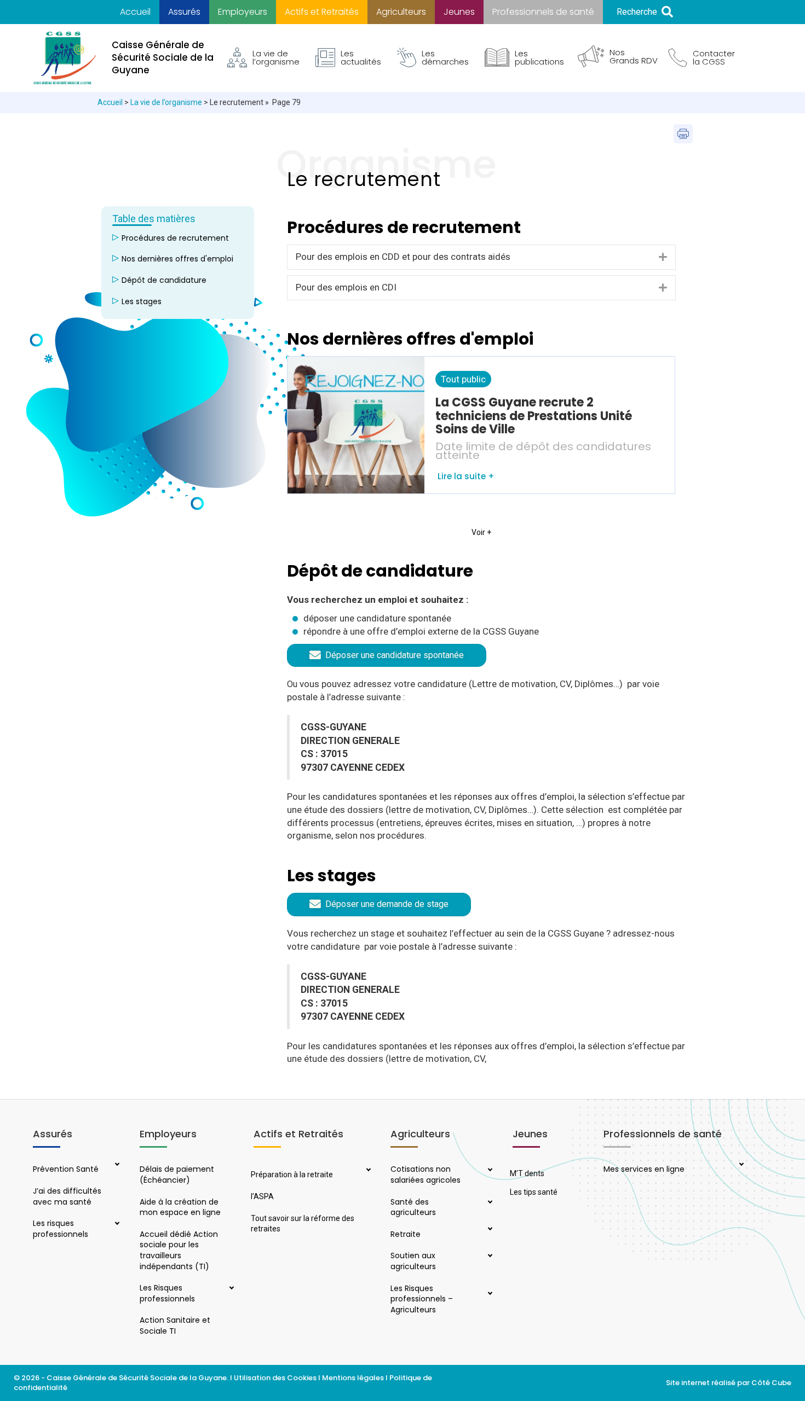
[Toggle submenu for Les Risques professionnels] (230, 1288)
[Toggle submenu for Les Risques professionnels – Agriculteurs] (489, 1294)
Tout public (463, 379)
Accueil (110, 102)
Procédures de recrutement (175, 237)
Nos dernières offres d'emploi (177, 258)
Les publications (539, 57)
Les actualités (361, 57)
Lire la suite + (465, 476)
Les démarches (445, 57)
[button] (645, 12)
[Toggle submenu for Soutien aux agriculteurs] (489, 1256)
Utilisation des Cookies (275, 1378)
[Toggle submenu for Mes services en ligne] (739, 1165)
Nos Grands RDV (634, 56)
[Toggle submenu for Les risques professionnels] (116, 1224)
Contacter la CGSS (714, 57)
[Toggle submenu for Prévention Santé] (116, 1165)
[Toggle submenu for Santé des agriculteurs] (489, 1203)
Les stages (142, 301)
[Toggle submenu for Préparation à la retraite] (367, 1170)
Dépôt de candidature (164, 280)
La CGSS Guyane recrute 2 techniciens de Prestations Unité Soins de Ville (533, 416)
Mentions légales (353, 1378)
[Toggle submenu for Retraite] (489, 1229)
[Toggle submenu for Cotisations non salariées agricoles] (489, 1170)
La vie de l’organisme (276, 57)
